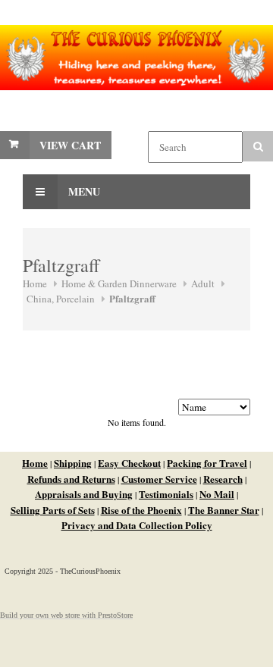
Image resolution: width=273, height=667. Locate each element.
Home (35, 283)
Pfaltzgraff (132, 298)
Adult (203, 283)
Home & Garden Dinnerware (119, 283)
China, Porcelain (61, 298)
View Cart (70, 145)
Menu (82, 191)
